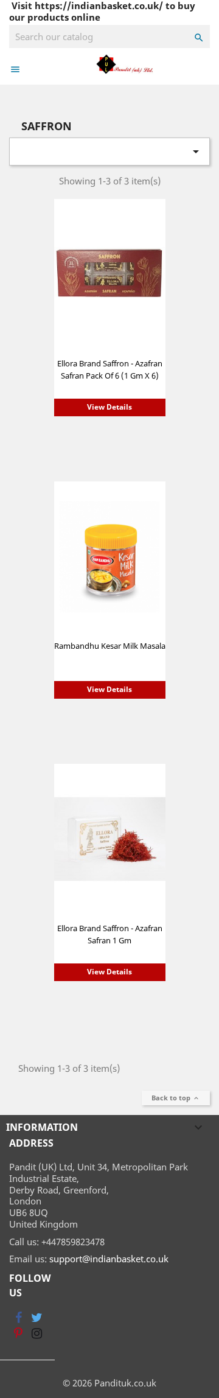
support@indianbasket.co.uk (109, 1259)
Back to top (175, 1098)
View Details (109, 407)
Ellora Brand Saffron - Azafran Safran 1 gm (109, 934)
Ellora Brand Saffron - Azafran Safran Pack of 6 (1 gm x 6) (109, 369)
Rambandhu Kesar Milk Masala (109, 645)
